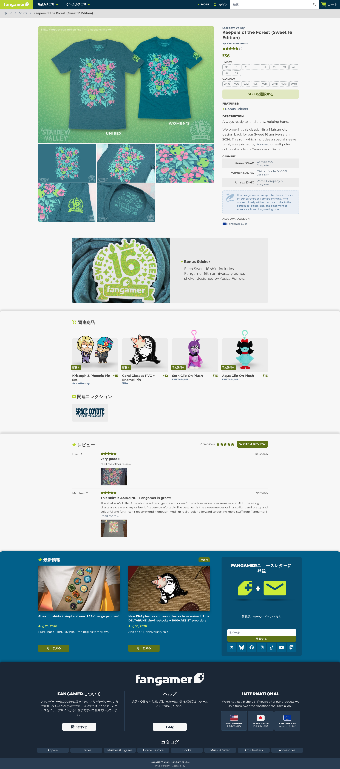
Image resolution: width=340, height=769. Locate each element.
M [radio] (246, 67)
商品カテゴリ (46, 4)
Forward (263, 144)
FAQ (170, 727)
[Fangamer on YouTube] (281, 647)
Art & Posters (254, 750)
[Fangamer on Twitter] (231, 647)
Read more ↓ (110, 516)
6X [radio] (236, 73)
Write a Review (252, 444)
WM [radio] (246, 84)
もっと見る (54, 648)
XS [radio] (226, 67)
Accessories (287, 750)
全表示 (204, 559)
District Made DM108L (272, 171)
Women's (228, 79)
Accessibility (178, 765)
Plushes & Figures (119, 750)
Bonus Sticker (236, 109)
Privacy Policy (162, 765)
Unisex (227, 62)
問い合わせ (79, 727)
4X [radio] (293, 67)
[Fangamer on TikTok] (271, 647)
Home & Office (153, 750)
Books (186, 750)
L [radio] (255, 67)
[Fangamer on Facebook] (251, 647)
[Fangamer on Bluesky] (241, 647)
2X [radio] (274, 67)
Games (86, 750)
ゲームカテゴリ (76, 4)
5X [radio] (226, 73)
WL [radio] (255, 84)
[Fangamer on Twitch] (291, 647)
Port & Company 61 (270, 181)
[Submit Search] (314, 4)
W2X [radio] (275, 84)
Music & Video (220, 750)
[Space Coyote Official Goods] (90, 413)
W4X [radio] (294, 84)
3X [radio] (284, 67)
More (205, 4)
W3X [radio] (284, 84)
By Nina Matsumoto (235, 43)
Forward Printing (270, 198)
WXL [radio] (265, 84)
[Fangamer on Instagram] (261, 647)
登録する (261, 639)
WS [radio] (236, 84)
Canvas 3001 (265, 161)
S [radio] (236, 67)
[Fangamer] (16, 4)
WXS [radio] (227, 84)
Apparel (52, 750)
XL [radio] (265, 67)
